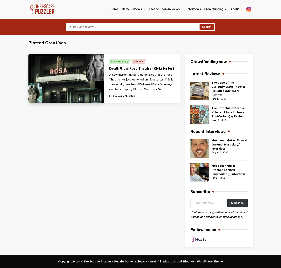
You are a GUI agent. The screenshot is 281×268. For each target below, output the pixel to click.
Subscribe (237, 202)
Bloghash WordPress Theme (203, 261)
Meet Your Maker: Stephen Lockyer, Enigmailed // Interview (228, 170)
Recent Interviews (208, 131)
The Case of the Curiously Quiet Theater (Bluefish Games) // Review (229, 89)
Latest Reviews (205, 73)
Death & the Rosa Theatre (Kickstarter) (141, 68)
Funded (138, 61)
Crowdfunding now (208, 61)
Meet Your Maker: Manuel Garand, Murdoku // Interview (229, 144)
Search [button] (206, 27)
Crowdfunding (119, 61)
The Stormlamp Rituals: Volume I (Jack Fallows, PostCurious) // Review (228, 112)
